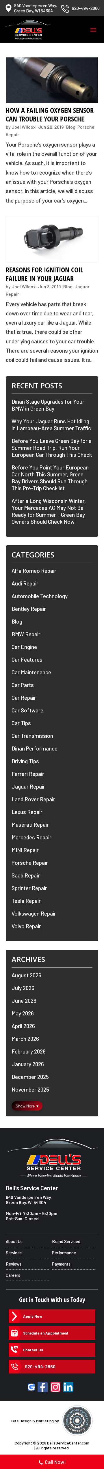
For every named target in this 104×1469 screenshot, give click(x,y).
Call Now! (55, 1462)
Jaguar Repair (28, 786)
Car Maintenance (31, 672)
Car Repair (24, 697)
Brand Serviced (66, 1241)
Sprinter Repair (29, 888)
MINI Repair (25, 850)
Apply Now (32, 1316)
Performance (64, 1252)
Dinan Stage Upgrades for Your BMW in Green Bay (48, 405)
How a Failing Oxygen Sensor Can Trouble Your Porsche (50, 114)
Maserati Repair (30, 824)
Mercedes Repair (31, 837)
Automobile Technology (40, 596)
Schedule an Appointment (45, 1333)
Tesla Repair (26, 900)
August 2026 (26, 975)
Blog (70, 127)
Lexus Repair (27, 812)
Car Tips (21, 723)
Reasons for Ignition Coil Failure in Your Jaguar (44, 274)
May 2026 (23, 1013)
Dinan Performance (34, 748)
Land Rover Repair (33, 799)
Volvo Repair (26, 926)
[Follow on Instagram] (55, 1387)
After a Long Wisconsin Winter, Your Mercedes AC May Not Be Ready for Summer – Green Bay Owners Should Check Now (49, 511)
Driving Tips (25, 761)
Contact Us (33, 1350)
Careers (13, 1275)
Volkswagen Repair (34, 913)
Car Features (27, 659)
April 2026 (23, 1026)
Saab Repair (26, 875)
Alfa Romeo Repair (34, 570)
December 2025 (30, 1076)
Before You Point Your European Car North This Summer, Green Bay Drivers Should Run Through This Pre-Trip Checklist (50, 477)
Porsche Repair (30, 862)
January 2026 (28, 1064)
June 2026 (24, 1000)
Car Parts (23, 685)
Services (14, 1252)
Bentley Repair (29, 608)
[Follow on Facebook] (43, 1387)
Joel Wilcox (24, 127)
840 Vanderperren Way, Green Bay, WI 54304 (29, 1200)
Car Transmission (32, 735)
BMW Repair (26, 634)
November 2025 (30, 1089)
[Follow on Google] (31, 1387)
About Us (14, 1241)
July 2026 (23, 988)
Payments (61, 1263)
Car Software (27, 710)
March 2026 (25, 1038)
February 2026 (29, 1051)
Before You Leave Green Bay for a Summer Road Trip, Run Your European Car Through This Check (52, 447)
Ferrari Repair (28, 773)
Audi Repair (25, 583)
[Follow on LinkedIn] (68, 1387)
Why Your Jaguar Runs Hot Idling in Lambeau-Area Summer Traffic (51, 424)
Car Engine (24, 646)
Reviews (13, 1263)
